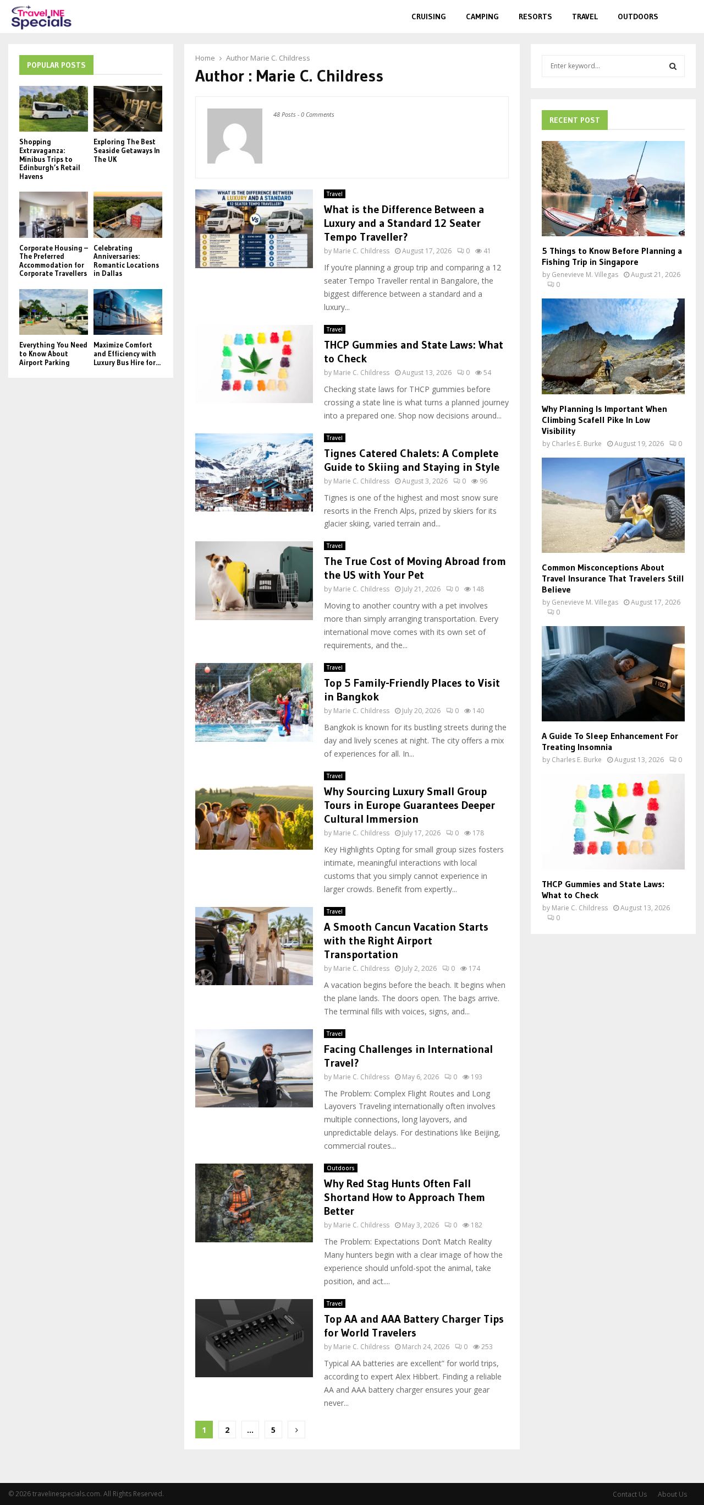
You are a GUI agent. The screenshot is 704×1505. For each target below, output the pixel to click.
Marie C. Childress (280, 58)
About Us (672, 1494)
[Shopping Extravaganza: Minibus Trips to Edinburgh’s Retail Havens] (53, 109)
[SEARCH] (673, 66)
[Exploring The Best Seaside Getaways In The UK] (128, 109)
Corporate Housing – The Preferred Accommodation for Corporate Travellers (53, 260)
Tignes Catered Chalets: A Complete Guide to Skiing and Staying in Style (411, 460)
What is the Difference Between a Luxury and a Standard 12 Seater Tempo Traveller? (404, 223)
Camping (482, 16)
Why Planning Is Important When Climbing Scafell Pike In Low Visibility (604, 419)
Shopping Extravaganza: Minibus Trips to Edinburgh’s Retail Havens (49, 158)
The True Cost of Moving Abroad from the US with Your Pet (415, 568)
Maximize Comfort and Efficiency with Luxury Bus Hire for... (127, 353)
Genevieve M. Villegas (585, 274)
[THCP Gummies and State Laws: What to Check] (613, 821)
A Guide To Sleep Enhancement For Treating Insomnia (610, 741)
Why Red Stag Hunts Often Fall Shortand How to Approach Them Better (404, 1197)
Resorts (535, 16)
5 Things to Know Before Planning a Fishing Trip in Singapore (612, 256)
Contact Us (630, 1494)
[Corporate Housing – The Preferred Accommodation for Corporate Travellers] (53, 214)
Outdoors (638, 16)
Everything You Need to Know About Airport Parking (53, 353)
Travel (585, 16)
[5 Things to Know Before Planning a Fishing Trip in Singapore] (613, 188)
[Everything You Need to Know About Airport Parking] (53, 312)
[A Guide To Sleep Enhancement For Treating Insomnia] (613, 673)
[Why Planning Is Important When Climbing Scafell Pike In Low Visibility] (613, 346)
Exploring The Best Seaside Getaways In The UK (127, 150)
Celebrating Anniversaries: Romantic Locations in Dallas (126, 260)
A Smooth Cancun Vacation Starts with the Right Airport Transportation (406, 940)
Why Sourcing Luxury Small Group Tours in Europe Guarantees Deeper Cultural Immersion (409, 805)
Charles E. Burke (577, 443)
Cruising (428, 16)
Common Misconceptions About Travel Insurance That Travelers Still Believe (613, 578)
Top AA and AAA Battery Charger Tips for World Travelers (414, 1325)
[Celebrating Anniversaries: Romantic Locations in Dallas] (128, 214)
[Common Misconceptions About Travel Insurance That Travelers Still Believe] (613, 505)
